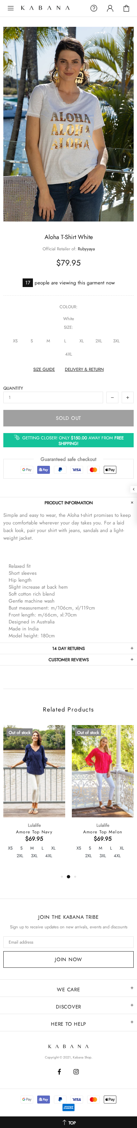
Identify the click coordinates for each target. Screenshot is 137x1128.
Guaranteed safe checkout (68, 459)
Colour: (68, 307)
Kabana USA (51, 8)
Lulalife (34, 825)
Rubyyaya (86, 249)
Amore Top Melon (103, 832)
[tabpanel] (34, 799)
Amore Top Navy (34, 832)
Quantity (13, 388)
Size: (68, 327)
